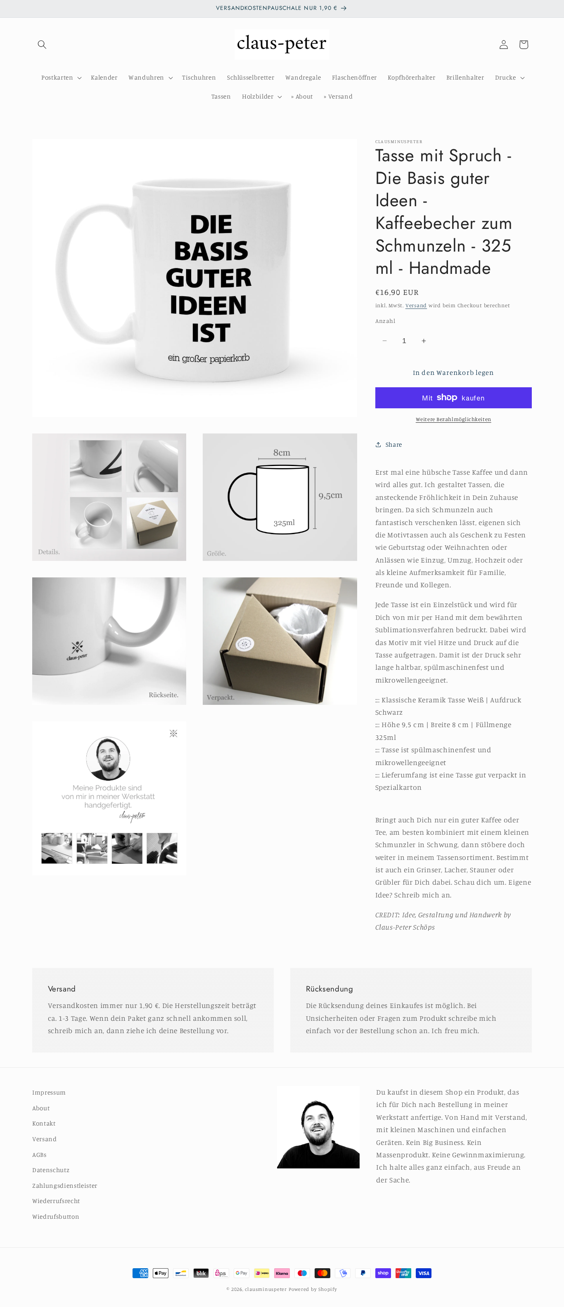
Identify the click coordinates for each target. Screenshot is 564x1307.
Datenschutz (50, 1170)
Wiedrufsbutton (55, 1216)
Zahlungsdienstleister (64, 1185)
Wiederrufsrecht (56, 1201)
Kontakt (44, 1124)
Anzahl (385, 320)
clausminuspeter (266, 1289)
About (41, 1108)
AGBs (39, 1155)
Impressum (49, 1092)
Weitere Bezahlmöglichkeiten (453, 419)
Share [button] (394, 444)
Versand (416, 304)
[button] (42, 44)
